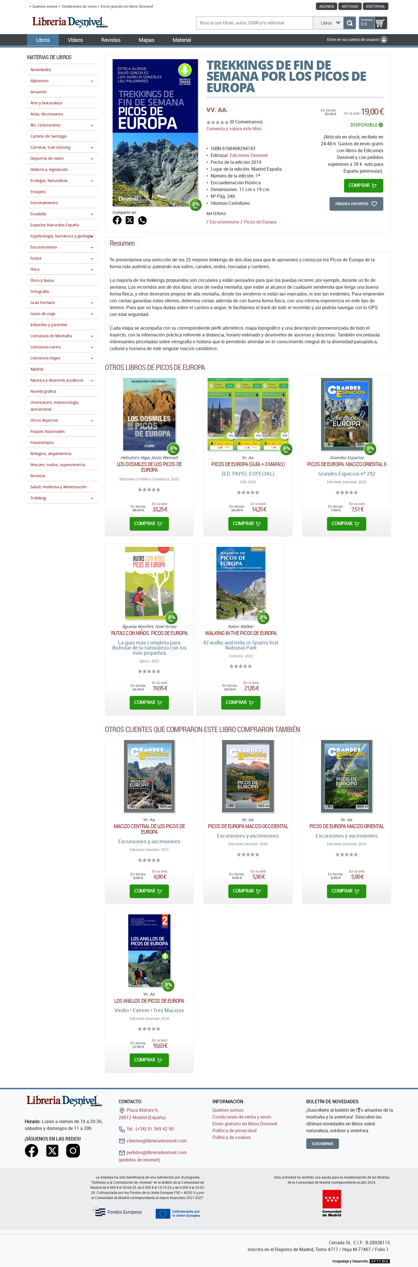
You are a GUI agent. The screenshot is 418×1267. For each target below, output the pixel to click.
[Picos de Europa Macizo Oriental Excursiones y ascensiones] (347, 776)
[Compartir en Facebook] (117, 219)
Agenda (326, 6)
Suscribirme (322, 1143)
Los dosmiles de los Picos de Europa (149, 467)
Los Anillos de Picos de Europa (149, 1001)
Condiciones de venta (79, 6)
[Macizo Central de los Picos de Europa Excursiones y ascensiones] (149, 776)
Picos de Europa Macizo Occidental (248, 826)
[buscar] (349, 23)
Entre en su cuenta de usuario (353, 39)
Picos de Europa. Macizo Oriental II (346, 464)
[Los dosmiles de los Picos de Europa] (149, 414)
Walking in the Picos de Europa (240, 633)
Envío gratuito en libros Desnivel (127, 6)
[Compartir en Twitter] (129, 219)
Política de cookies (231, 1137)
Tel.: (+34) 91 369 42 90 (149, 1129)
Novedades (40, 69)
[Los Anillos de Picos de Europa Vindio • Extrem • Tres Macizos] (149, 950)
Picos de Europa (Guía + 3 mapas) (247, 464)
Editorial (375, 6)
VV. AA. (217, 110)
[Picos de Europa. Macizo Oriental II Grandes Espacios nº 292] (347, 414)
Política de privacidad (234, 1130)
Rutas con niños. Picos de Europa (149, 633)
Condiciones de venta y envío (241, 1117)
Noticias (350, 6)
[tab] (122, 244)
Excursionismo (224, 222)
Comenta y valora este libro (234, 128)
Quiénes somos (45, 6)
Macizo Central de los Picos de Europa (149, 829)
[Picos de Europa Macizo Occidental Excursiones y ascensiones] (248, 776)
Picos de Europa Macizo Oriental (346, 826)
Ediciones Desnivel (249, 155)
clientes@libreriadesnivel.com (156, 1141)
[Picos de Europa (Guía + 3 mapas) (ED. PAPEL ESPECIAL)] (248, 414)
